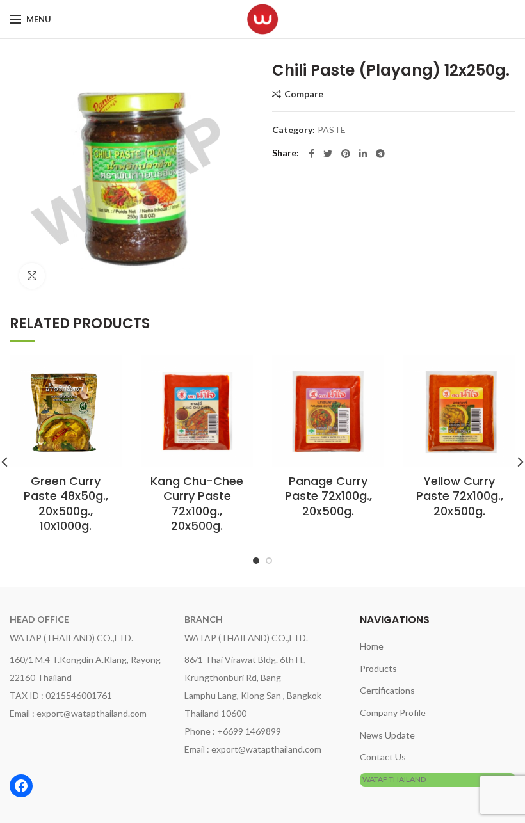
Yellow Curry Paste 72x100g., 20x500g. (459, 496)
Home (372, 646)
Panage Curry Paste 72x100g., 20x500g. (328, 496)
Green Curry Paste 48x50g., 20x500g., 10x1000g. (66, 504)
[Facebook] (311, 153)
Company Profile (393, 712)
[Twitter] (328, 153)
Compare (303, 94)
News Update (387, 735)
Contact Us (383, 756)
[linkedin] (363, 153)
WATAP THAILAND (394, 779)
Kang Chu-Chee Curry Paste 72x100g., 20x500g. (196, 504)
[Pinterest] (346, 153)
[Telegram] (380, 153)
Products (378, 668)
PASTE (332, 130)
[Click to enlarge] (32, 276)
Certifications (387, 690)
